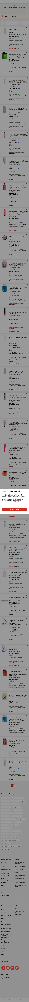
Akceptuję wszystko (14, 509)
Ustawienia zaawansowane (14, 505)
